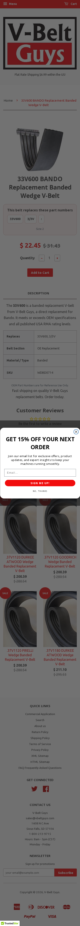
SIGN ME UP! (40, 483)
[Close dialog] (76, 431)
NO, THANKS (40, 490)
